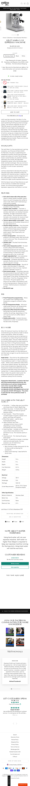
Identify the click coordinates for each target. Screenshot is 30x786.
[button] (14, 724)
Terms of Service (15, 747)
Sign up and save (14, 760)
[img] (15, 702)
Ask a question (15, 516)
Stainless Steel (9, 56)
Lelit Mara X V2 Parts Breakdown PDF (12, 509)
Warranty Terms (15, 737)
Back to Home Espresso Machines (16, 611)
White (23, 56)
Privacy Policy (15, 744)
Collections (10, 37)
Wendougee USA (15, 749)
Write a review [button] (15, 563)
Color (15, 53)
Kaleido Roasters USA (15, 751)
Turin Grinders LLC (15, 754)
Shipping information (15, 513)
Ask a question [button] (15, 567)
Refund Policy (14, 739)
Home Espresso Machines (20, 37)
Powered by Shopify (15, 778)
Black (17, 56)
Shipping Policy (15, 742)
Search (15, 734)
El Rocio (15, 756)
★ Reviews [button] (9, 781)
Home (4, 37)
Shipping (9, 48)
